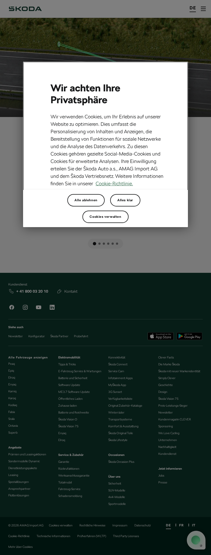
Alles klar (125, 200)
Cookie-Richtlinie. (114, 183)
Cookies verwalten (105, 217)
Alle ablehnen (86, 200)
